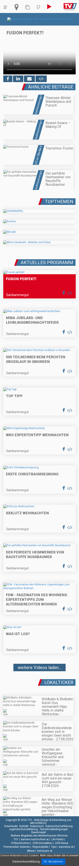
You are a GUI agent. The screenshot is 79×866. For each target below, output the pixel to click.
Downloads (11, 826)
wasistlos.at (66, 846)
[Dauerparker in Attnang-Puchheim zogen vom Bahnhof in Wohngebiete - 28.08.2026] (39, 681)
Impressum (37, 826)
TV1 (16, 839)
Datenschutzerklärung (59, 826)
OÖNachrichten (20, 843)
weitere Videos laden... (39, 667)
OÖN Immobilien (42, 843)
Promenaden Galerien (17, 846)
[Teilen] (29, 78)
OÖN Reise (61, 843)
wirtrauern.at (44, 850)
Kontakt (24, 826)
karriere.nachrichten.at (35, 839)
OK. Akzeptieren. (53, 861)
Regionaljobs (40, 846)
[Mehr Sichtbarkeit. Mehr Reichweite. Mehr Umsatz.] (39, 19)
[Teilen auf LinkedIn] (18, 78)
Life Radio (57, 839)
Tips (53, 846)
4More (30, 850)
